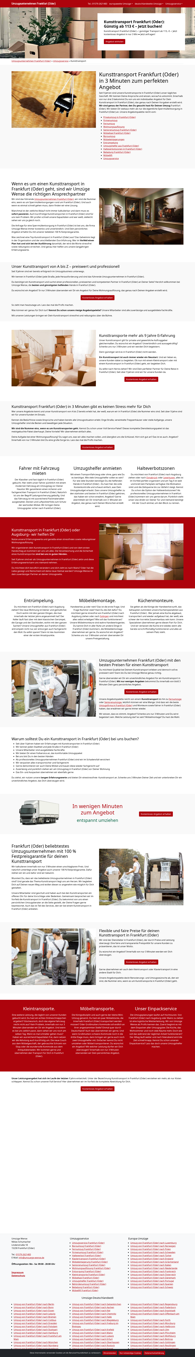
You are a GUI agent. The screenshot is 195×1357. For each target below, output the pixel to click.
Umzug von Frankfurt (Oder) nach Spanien (151, 1284)
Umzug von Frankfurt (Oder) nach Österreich (153, 1274)
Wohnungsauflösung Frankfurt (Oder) (91, 1268)
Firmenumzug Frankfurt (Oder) (87, 1252)
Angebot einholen (115, 41)
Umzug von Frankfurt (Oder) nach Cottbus (35, 1320)
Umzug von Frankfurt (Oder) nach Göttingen (152, 1342)
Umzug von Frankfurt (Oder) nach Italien (150, 1265)
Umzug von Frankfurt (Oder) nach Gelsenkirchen (96, 1304)
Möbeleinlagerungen (113, 139)
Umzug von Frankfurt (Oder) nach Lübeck (93, 1336)
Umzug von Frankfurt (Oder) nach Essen (34, 1310)
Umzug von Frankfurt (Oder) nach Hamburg (36, 1332)
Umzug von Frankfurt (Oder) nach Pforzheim (153, 1332)
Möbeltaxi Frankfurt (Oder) (85, 1277)
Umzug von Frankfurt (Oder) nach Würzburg (152, 1323)
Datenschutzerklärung (154, 1353)
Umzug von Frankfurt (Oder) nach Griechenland (154, 1261)
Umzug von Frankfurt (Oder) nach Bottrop (151, 1339)
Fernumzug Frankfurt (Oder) (86, 1249)
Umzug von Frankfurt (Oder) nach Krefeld (93, 1329)
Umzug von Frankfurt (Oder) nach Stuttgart (35, 1329)
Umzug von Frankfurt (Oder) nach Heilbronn (152, 1326)
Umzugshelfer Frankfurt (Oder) (87, 1280)
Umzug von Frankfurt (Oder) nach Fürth (150, 1320)
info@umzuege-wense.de (31, 1257)
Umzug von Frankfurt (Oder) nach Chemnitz (94, 1313)
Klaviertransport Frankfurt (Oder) (89, 1258)
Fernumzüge (175, 699)
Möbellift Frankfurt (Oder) (85, 1290)
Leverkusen (169, 477)
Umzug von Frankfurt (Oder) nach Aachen (93, 1307)
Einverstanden (110, 1353)
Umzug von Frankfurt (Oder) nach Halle (92, 1316)
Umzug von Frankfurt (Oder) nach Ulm (149, 1329)
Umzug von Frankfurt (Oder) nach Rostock (93, 1345)
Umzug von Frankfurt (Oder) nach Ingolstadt (152, 1310)
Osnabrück (151, 477)
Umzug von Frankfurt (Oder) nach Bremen (35, 1316)
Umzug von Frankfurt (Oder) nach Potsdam (35, 1326)
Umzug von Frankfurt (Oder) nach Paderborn (153, 1307)
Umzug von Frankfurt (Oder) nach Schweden (152, 1252)
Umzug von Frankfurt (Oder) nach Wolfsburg (153, 1336)
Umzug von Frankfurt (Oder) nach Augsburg (36, 1348)
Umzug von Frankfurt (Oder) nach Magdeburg (95, 1320)
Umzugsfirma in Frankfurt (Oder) (115, 705)
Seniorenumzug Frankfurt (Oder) (88, 1265)
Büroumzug (109, 136)
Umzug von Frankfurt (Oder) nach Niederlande (153, 1268)
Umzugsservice (60, 61)
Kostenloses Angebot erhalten (97, 297)
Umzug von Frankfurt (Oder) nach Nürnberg (36, 1345)
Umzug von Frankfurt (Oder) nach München (36, 1342)
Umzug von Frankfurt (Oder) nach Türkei (150, 1255)
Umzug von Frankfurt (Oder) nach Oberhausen (95, 1342)
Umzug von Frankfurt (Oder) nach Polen (150, 1249)
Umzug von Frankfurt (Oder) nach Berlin (34, 1304)
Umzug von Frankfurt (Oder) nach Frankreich (153, 1271)
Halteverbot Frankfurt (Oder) (86, 1255)
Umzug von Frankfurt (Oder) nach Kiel (91, 1310)
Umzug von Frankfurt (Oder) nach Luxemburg (153, 1242)
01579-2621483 (23, 1254)
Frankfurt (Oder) (117, 152)
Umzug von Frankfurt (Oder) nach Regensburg (153, 1304)
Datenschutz (18, 1275)
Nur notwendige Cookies (130, 1353)
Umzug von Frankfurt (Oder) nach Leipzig (34, 1313)
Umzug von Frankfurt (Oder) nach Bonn (34, 1307)
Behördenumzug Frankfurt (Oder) (89, 1284)
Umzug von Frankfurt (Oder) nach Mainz (92, 1332)
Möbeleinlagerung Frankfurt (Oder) (90, 1261)
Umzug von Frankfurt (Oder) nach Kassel (92, 1348)
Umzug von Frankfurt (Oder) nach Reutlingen (153, 1345)
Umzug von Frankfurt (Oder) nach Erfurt (92, 1339)
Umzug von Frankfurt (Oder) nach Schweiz (151, 1287)
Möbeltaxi (116, 133)
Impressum (18, 1272)
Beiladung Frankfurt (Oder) (85, 1287)
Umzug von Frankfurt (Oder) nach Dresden (35, 1323)
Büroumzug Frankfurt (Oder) (86, 1246)
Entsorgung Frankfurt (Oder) (86, 1271)
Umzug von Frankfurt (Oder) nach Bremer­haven (154, 1348)
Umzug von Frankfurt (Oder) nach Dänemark (153, 1277)
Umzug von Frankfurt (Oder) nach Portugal (152, 1280)
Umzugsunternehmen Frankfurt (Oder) (34, 4)
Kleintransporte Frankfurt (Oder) (88, 1274)
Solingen (104, 616)
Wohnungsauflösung (114, 126)
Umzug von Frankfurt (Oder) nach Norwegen (153, 1246)
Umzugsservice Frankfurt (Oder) (88, 1242)
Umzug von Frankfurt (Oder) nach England (151, 1258)
